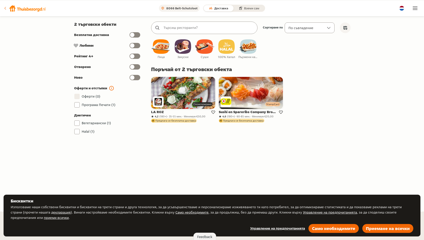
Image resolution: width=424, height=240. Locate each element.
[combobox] (209, 27)
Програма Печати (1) (99, 104)
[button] (25, 8)
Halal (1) (88, 131)
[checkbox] (161, 49)
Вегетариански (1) (96, 123)
